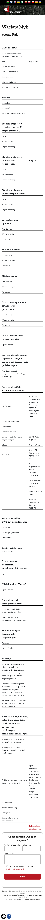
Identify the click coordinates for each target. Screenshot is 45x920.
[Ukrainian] (40, 2)
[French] (15, 2)
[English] (11, 2)
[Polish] (29, 2)
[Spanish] (36, 2)
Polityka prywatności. (12, 899)
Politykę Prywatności (15, 869)
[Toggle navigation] (38, 10)
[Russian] (33, 2)
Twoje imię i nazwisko (12, 845)
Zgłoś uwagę (9, 853)
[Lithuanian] (25, 2)
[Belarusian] (7, 2)
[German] (18, 2)
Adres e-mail (27, 845)
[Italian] (22, 2)
